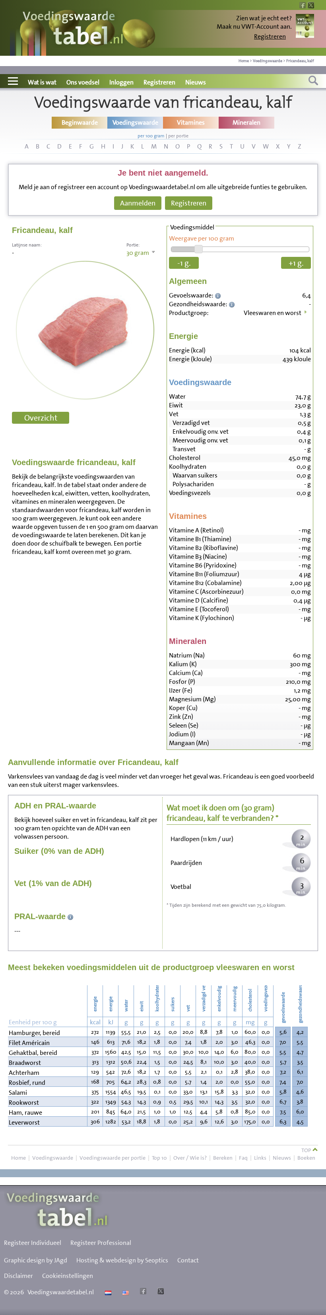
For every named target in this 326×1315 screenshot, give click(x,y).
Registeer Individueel (32, 1243)
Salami (18, 1092)
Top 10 (159, 1157)
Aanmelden (137, 203)
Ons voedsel (82, 82)
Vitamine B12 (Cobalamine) (205, 583)
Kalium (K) (183, 664)
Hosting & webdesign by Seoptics (122, 1260)
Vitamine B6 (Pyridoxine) (203, 565)
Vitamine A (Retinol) (196, 530)
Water (177, 396)
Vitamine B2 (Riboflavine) (203, 548)
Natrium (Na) (187, 655)
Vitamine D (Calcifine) (198, 600)
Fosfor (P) (182, 681)
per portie (178, 136)
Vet (174, 414)
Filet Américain (29, 1043)
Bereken (223, 1157)
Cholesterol (184, 458)
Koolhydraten (187, 466)
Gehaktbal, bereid (33, 1053)
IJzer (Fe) (180, 690)
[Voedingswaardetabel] (73, 29)
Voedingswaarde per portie (113, 1157)
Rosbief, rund (27, 1082)
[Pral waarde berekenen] (71, 916)
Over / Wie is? (190, 1157)
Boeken (306, 1157)
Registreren (270, 36)
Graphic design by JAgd (35, 1260)
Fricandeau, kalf (300, 60)
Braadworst (25, 1063)
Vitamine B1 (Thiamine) (200, 539)
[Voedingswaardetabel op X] (159, 1292)
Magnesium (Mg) (192, 699)
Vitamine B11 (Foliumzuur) (204, 574)
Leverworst (24, 1122)
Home (244, 60)
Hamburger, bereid (34, 1033)
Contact (188, 1260)
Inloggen (121, 82)
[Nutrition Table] (124, 1292)
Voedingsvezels (190, 493)
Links (260, 1157)
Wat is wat (42, 82)
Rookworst (24, 1102)
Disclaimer (18, 1276)
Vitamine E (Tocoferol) (199, 609)
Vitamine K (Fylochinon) (201, 618)
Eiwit (176, 405)
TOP (306, 1150)
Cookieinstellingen (67, 1276)
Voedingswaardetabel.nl (60, 1292)
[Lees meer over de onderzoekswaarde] (219, 295)
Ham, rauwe (25, 1112)
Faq (243, 1157)
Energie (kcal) (187, 350)
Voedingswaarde (267, 60)
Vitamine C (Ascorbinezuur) (206, 591)
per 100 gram (151, 136)
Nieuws (195, 82)
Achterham (24, 1072)
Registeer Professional (100, 1243)
